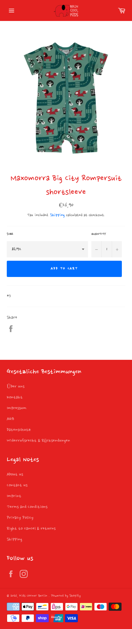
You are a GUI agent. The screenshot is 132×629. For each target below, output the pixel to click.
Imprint (14, 496)
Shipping (57, 215)
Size (10, 234)
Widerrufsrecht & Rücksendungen (38, 440)
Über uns (15, 386)
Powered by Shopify (66, 596)
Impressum (16, 408)
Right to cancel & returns (31, 528)
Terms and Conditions (27, 507)
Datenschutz (19, 430)
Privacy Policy (20, 517)
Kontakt (15, 397)
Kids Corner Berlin (34, 596)
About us (15, 474)
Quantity (98, 234)
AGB (10, 419)
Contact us (17, 485)
